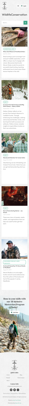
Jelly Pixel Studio (17, 400)
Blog (21, 375)
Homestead (7, 49)
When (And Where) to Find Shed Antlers (14, 51)
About (8, 380)
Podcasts (7, 263)
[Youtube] (14, 390)
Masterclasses (21, 377)
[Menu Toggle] (18, 5)
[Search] (25, 23)
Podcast (8, 377)
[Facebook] (11, 390)
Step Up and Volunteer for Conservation (14, 157)
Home (8, 375)
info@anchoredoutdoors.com (14, 386)
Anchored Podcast (10, 261)
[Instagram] (18, 390)
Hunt (13, 49)
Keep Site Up (18, 403)
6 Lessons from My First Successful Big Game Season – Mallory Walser (13, 105)
